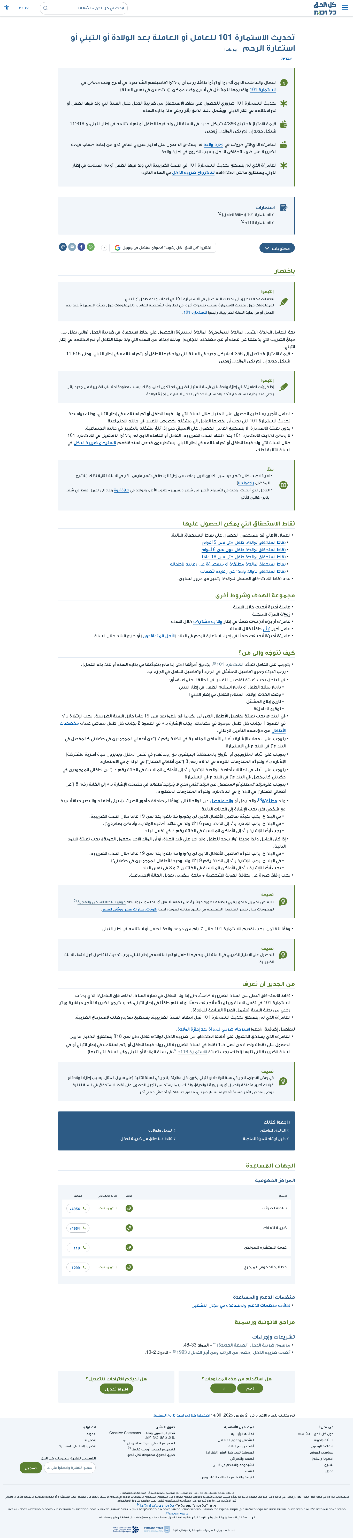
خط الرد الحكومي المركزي (265, 1267)
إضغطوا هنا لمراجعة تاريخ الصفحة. (181, 1415)
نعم (250, 1388)
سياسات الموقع (321, 1452)
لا (223, 1388)
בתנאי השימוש (178, 1513)
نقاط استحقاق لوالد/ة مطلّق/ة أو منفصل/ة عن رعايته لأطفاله (228, 564)
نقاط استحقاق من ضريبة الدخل (146, 1139)
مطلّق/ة (269, 800)
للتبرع (328, 1465)
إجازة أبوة (121, 490)
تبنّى (266, 628)
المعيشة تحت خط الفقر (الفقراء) (230, 1452)
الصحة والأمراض (242, 1458)
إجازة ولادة (213, 144)
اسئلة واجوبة (323, 1440)
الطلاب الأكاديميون (214, 1477)
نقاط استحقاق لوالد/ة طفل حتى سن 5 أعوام (244, 542)
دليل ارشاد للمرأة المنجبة (264, 1139)
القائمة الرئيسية (242, 1434)
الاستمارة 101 (263, 89)
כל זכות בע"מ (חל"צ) (157, 1505)
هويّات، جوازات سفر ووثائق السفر (129, 909)
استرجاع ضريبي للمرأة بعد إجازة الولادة (214, 1029)
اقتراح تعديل (116, 1388)
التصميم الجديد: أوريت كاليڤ (153, 1449)
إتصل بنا (90, 1440)
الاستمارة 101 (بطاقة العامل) (246, 215)
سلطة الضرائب (274, 1208)
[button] (344, 8)
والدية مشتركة (207, 621)
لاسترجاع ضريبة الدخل (193, 172)
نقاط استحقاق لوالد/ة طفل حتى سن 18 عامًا (244, 556)
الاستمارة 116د (258, 223)
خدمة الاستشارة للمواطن (265, 1247)
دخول (329, 1471)
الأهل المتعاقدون (158, 635)
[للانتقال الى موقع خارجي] (129, 1208)
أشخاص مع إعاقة (241, 1446)
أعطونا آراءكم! (322, 1458)
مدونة (91, 1434)
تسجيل (31, 1467)
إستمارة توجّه (107, 1208)
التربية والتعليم (242, 1477)
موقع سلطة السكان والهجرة (102, 902)
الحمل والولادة (160, 1130)
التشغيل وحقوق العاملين (236, 1440)
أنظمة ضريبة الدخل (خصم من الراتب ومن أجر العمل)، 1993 (233, 1352)
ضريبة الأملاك (275, 1228)
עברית (22, 8)
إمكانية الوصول (322, 1446)
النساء (249, 1471)
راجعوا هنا (246, 483)
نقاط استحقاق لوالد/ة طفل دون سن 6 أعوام (244, 549)
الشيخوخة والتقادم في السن (233, 1465)
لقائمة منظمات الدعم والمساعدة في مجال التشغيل (240, 1305)
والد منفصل (221, 800)
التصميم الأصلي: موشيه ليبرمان (151, 1443)
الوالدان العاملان (273, 1130)
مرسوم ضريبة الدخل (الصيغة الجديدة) (253, 1345)
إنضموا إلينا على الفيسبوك (77, 1446)
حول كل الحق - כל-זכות (315, 1434)
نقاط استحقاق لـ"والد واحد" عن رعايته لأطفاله (243, 571)
